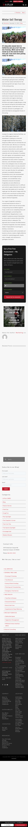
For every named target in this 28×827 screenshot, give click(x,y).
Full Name (7, 269)
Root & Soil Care (10, 605)
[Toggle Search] (23, 5)
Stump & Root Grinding (11, 583)
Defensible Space (10, 616)
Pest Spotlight (7, 516)
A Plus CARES (7, 498)
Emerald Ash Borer (10, 601)
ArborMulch (5, 718)
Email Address (8, 276)
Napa (16, 707)
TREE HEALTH (8, 594)
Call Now (8, 825)
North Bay (18, 701)
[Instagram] (5, 684)
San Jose (17, 710)
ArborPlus (5, 728)
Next (23, 12)
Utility (17, 648)
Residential (18, 647)
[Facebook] (2, 684)
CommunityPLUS (6, 701)
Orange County (19, 723)
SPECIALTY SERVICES (10, 612)
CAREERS (7, 1)
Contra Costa (19, 717)
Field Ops (5, 509)
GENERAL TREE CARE (10, 572)
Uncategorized (7, 531)
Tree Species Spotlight (9, 527)
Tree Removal (9, 579)
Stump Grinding (19, 661)
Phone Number (8, 282)
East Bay (17, 700)
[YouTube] (7, 684)
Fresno (17, 708)
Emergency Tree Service (11, 590)
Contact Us (5, 702)
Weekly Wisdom (7, 535)
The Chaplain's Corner (9, 520)
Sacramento (18, 704)
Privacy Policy (6, 744)
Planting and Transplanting (12, 587)
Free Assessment (21, 825)
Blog (21, 23)
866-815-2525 (11, 553)
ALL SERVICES (8, 569)
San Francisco (19, 715)
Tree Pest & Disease (10, 598)
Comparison (5, 704)
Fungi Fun (6, 513)
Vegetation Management (12, 620)
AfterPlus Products (7, 715)
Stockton (17, 714)
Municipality (18, 645)
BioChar (4, 717)
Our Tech (4, 727)
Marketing (6, 23)
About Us (4, 697)
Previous (18, 12)
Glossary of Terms (7, 743)
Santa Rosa (18, 712)
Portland (17, 731)
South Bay (18, 702)
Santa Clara (18, 711)
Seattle (17, 730)
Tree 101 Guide (6, 739)
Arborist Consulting (10, 629)
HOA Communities (20, 638)
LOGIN (11, 1)
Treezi (4, 730)
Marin (17, 705)
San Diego (18, 725)
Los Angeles (18, 722)
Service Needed (8, 289)
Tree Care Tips (7, 524)
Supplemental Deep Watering (13, 609)
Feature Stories (7, 505)
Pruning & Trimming (10, 576)
